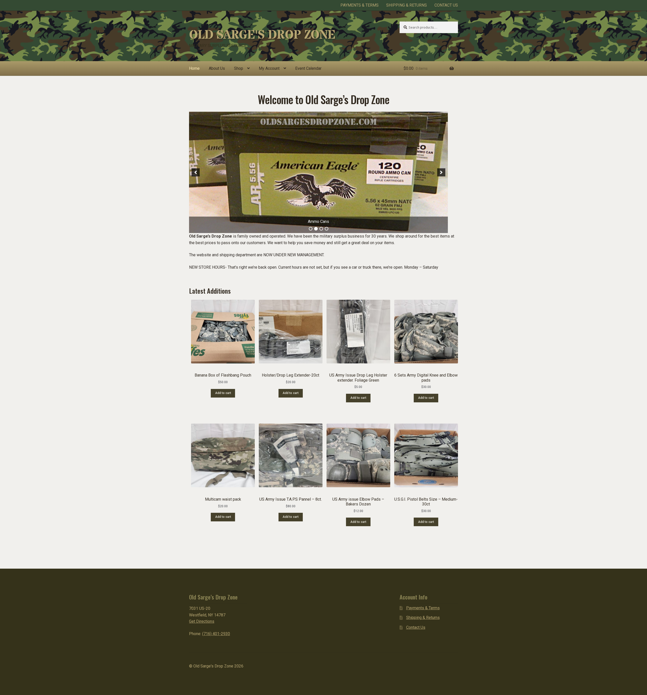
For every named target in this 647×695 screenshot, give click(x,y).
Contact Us (446, 5)
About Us (217, 68)
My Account (269, 68)
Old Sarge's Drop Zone (262, 35)
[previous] (196, 172)
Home (194, 68)
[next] (441, 172)
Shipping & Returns (406, 5)
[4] (326, 228)
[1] (310, 228)
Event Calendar (308, 68)
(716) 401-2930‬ (216, 633)
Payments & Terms (359, 5)
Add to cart (223, 393)
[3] (321, 228)
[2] (316, 228)
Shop (238, 68)
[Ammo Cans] (318, 172)
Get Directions (201, 621)
